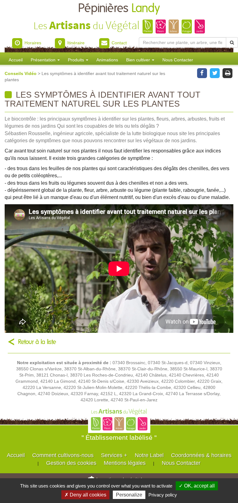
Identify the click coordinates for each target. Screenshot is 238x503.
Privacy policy (162, 494)
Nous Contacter (177, 59)
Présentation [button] (44, 59)
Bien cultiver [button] (138, 59)
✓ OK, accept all (197, 485)
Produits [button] (76, 59)
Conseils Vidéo (21, 73)
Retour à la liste (37, 342)
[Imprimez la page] (227, 72)
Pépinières (119, 8)
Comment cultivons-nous (63, 455)
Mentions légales (125, 463)
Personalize (129, 494)
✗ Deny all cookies (85, 494)
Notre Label (149, 455)
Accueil (16, 59)
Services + (114, 455)
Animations (107, 59)
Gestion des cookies (71, 463)
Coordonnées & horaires (201, 455)
